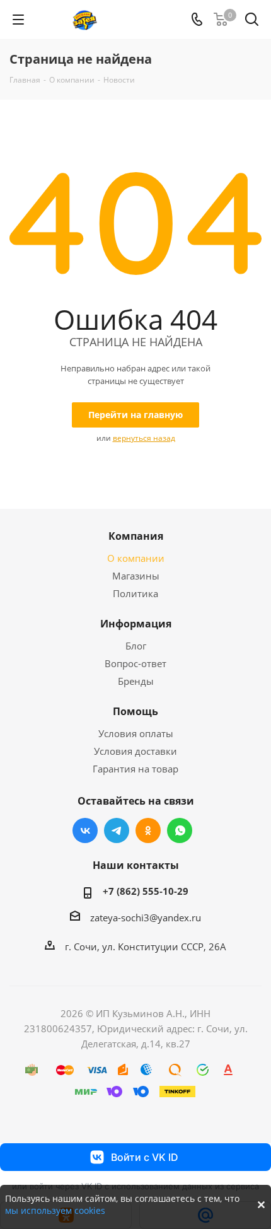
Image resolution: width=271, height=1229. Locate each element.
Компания (135, 536)
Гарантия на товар (135, 768)
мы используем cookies (55, 1210)
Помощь (135, 711)
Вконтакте (85, 830)
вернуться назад (144, 438)
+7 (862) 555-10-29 (145, 891)
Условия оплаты (135, 733)
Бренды (136, 681)
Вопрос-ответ (135, 663)
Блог (135, 645)
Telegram (116, 830)
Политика (135, 593)
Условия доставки (135, 751)
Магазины (135, 575)
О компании (135, 558)
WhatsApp (179, 830)
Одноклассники (148, 830)
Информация (135, 624)
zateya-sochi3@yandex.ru (145, 917)
